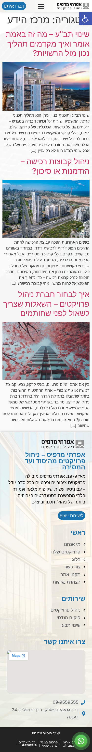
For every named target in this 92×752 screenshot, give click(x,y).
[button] (85, 18)
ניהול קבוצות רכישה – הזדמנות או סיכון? (55, 166)
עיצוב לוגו (69, 745)
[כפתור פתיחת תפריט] (41, 6)
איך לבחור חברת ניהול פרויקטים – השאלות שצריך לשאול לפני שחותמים (46, 303)
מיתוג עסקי (49, 745)
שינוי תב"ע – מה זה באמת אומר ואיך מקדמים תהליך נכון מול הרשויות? (48, 43)
